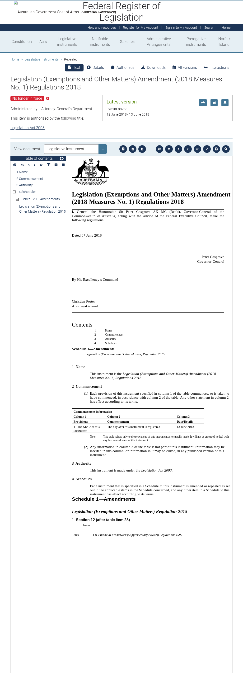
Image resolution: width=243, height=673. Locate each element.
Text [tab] (76, 67)
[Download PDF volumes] (132, 149)
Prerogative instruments (196, 42)
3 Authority (24, 185)
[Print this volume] (216, 149)
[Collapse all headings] (63, 165)
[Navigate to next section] (188, 149)
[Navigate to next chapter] (197, 149)
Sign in (181, 27)
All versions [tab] (187, 67)
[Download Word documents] (142, 149)
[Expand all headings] (56, 165)
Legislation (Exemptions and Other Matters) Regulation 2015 (42, 209)
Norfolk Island (224, 42)
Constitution (21, 41)
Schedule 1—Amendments (41, 199)
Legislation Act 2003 (27, 128)
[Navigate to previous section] (178, 149)
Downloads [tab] (156, 67)
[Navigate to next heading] (35, 165)
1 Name (22, 172)
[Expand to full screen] (207, 149)
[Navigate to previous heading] (29, 165)
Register (140, 27)
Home (14, 59)
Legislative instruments (67, 42)
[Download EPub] (123, 149)
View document (27, 149)
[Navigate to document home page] (15, 165)
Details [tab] (98, 67)
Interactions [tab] (219, 67)
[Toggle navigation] (61, 159)
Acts (43, 41)
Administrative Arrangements (159, 42)
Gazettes (127, 41)
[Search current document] (226, 149)
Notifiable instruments (100, 42)
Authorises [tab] (125, 67)
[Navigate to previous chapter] (169, 149)
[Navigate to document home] (159, 149)
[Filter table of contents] (48, 165)
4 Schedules (27, 192)
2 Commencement (29, 179)
